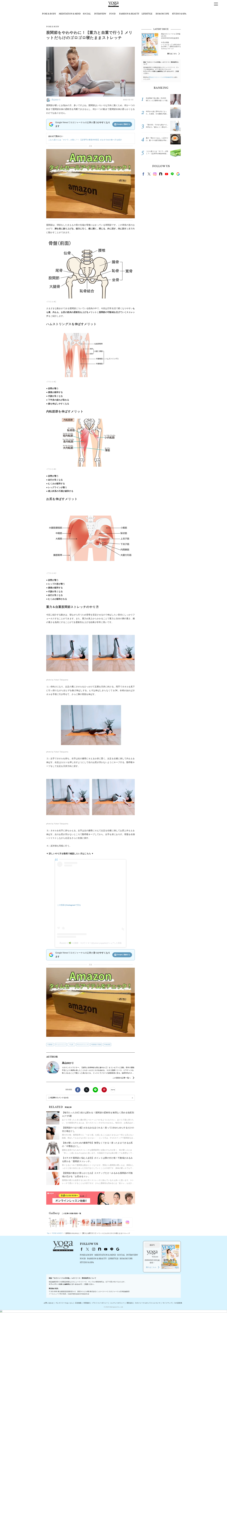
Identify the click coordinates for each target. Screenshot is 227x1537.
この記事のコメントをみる (58, 1098)
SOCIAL (87, 13)
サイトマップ (167, 1303)
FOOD (112, 13)
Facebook (77, 1089)
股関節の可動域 (96, 1044)
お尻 (72, 1044)
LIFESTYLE (147, 13)
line (172, 174)
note (160, 174)
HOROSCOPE (162, 13)
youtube (105, 1249)
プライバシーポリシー (100, 1303)
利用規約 (87, 1303)
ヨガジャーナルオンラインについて (147, 1303)
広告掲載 (78, 1303)
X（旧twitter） (86, 1089)
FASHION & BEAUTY (129, 13)
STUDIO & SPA (179, 13)
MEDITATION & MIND (70, 13)
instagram (155, 174)
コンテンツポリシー (117, 1303)
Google (178, 174)
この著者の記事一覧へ (121, 1078)
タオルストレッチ (83, 1044)
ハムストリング (61, 1044)
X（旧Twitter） (87, 1249)
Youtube (166, 174)
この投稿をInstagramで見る (69, 905)
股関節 (51, 1044)
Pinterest (104, 1089)
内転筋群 (107, 1044)
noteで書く (113, 1089)
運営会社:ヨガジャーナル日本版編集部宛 (161, 77)
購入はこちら (172, 54)
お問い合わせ (48, 1303)
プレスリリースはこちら (64, 1303)
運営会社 (130, 1303)
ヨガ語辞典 (178, 1303)
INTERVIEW (100, 13)
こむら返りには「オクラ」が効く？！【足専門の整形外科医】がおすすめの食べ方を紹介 (85, 140)
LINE (95, 1089)
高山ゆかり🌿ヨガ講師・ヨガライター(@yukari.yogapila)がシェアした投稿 (91, 943)
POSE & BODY (49, 13)
